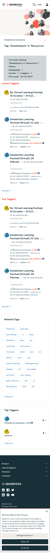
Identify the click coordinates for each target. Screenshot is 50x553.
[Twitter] (12, 490)
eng (28, 358)
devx (24, 386)
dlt (33, 386)
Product (5, 464)
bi (34, 381)
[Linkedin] (3, 490)
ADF (26, 381)
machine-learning (13, 363)
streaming (10, 352)
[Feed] (3, 495)
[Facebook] (8, 490)
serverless (10, 375)
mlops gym (24, 329)
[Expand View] (46, 464)
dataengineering (31, 363)
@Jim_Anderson (12, 381)
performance (25, 346)
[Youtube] (12, 495)
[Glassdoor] (8, 495)
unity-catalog (25, 375)
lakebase (9, 369)
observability (31, 369)
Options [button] (44, 40)
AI (23, 335)
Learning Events (16, 103)
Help (40, 4)
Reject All (25, 542)
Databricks (10, 329)
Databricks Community (14, 5)
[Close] (46, 511)
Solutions (6, 472)
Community (14, 70)
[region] (25, 530)
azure (19, 358)
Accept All (25, 548)
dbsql (31, 335)
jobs (31, 352)
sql (31, 340)
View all (5, 190)
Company (6, 476)
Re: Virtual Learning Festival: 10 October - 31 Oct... (26, 96)
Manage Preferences (25, 535)
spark (22, 340)
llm (40, 352)
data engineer (11, 386)
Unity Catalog (11, 335)
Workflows (10, 340)
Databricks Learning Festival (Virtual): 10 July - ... (26, 123)
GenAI (22, 352)
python (9, 358)
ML (20, 369)
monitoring (10, 346)
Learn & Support (9, 468)
